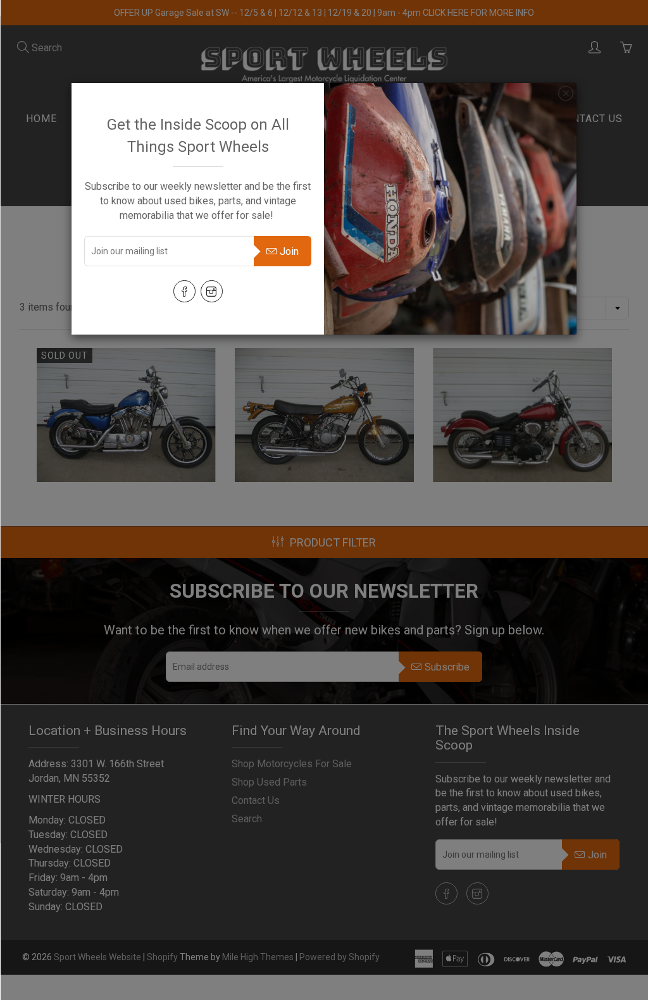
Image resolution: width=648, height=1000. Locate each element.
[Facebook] (184, 291)
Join (289, 251)
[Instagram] (212, 291)
